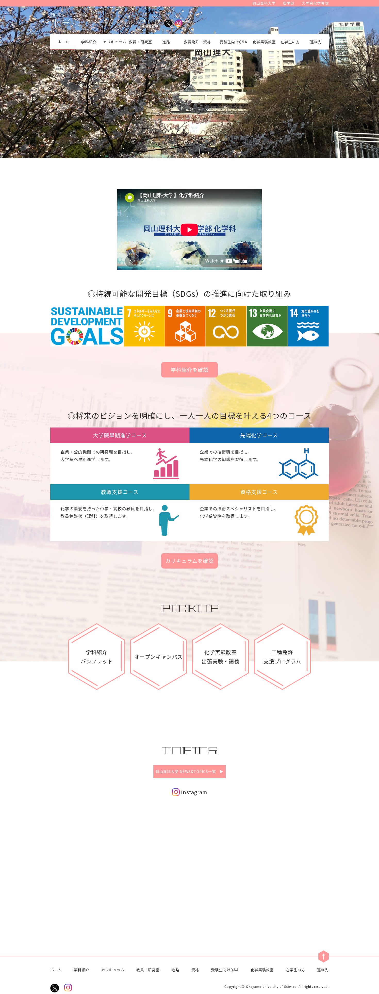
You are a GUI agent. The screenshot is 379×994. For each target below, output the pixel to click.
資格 (195, 969)
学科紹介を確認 (190, 369)
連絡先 (316, 41)
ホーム (63, 41)
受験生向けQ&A (233, 41)
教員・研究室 (140, 41)
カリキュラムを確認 (189, 560)
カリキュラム (114, 41)
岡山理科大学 (264, 3)
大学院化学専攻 (315, 3)
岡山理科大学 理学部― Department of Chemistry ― (94, 20)
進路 (166, 41)
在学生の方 (290, 41)
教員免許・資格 (197, 41)
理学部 (288, 3)
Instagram (193, 792)
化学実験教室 (264, 41)
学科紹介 (89, 41)
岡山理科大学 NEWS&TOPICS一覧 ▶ (189, 771)
